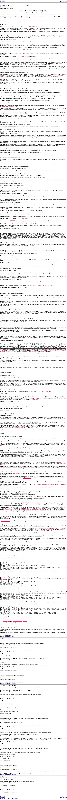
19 (0, 781)
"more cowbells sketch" (47, 391)
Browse (1, 1)
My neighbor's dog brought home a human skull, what (46, 484)
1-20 (2, 624)
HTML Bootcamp (3, 579)
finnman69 (14, 658)
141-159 (13, 624)
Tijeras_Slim (15, 740)
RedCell (13, 682)
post (11, 309)
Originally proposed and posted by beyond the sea (8, 106)
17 (0, 765)
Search (4, 1)
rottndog (13, 643)
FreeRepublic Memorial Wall (17, 473)
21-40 (5, 624)
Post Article (65, 1)
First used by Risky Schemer (26, 171)
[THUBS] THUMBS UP (33, 26)
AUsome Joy (15, 788)
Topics (61, 1)
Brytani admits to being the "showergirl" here (10, 509)
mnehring (14, 734)
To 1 (10, 644)
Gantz (6, 32)
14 (0, 740)
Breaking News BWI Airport (5, 510)
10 (0, 707)
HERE (63, 470)
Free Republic (2, 0)
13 (0, 734)
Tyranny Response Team (7, 614)
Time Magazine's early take (5, 521)
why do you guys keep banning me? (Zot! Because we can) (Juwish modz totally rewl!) (50, 528)
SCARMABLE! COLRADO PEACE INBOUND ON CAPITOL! (41, 285)
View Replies (12, 636)
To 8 (10, 756)
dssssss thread (20, 126)
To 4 (10, 691)
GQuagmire (14, 675)
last (16, 624)
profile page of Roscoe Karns (19, 309)
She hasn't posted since (61, 484)
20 (0, 788)
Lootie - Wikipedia (35, 399)
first (1, 624)
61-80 (9, 624)
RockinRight (15, 718)
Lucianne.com (37, 525)
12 (0, 725)
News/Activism (64, 0)
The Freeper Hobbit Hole (27, 478)
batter (13, 635)
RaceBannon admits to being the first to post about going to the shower (32, 509)
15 (0, 748)
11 (0, 718)
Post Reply (2, 636)
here (1, 445)
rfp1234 (14, 707)
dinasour (1, 32)
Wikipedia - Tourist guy (7, 427)
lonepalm (54, 74)
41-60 (7, 624)
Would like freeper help (25, 56)
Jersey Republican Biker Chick (17, 650)
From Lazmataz (6, 95)
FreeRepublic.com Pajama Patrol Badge (57, 240)
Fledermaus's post (13, 387)
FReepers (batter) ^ (3, 6)
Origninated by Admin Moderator (7, 532)
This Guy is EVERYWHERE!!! (18, 427)
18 (0, 773)
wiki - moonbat (24, 218)
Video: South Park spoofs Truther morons (32, 351)
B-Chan (35, 253)
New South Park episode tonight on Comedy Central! (53, 349)
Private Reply (7, 636)
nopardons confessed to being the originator (21, 103)
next (15, 624)
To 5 (10, 774)
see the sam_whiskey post (8, 334)
